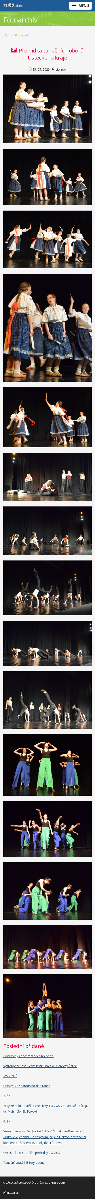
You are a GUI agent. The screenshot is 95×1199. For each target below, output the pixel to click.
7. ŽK (6, 1096)
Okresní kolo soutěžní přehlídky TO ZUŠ (31, 1152)
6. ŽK (6, 1121)
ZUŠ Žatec (13, 5)
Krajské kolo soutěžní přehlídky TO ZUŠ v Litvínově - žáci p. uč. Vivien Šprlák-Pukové (45, 1108)
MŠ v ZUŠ (10, 1076)
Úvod (6, 35)
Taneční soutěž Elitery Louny (23, 1162)
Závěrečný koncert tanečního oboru (28, 1056)
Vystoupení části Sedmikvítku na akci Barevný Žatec (40, 1066)
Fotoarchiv (22, 35)
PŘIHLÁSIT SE (11, 1192)
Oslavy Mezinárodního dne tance (26, 1086)
